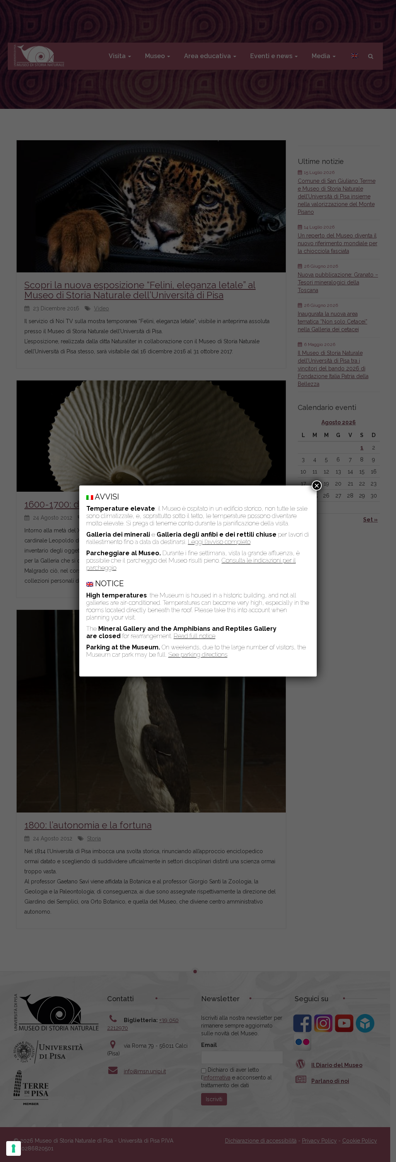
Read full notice (194, 636)
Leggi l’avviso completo (219, 542)
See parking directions (197, 654)
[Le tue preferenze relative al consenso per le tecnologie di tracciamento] (13, 1148)
